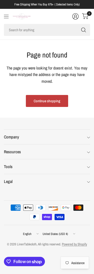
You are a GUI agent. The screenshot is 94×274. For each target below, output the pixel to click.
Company (11, 137)
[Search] (83, 30)
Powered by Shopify (74, 244)
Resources (12, 152)
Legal (8, 181)
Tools (8, 166)
